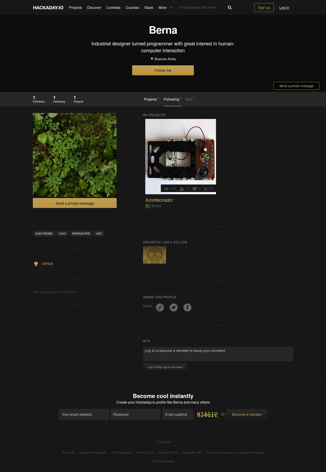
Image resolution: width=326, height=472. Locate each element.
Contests (113, 7)
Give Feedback (121, 453)
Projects (75, 7)
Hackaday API (192, 453)
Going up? (164, 442)
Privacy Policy (168, 453)
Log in (284, 7)
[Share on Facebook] (187, 305)
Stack (148, 7)
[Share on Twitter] (174, 305)
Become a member (247, 414)
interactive (81, 233)
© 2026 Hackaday (163, 461)
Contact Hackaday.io (93, 453)
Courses (132, 7)
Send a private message (296, 86)
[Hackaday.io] (48, 7)
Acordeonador (159, 199)
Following (173, 99)
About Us (68, 453)
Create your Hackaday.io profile (141, 402)
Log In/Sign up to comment (165, 367)
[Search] (229, 7)
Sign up (264, 7)
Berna (156, 205)
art (99, 233)
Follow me (163, 70)
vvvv (62, 233)
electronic (44, 233)
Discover (94, 7)
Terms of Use (145, 453)
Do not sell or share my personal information (235, 453)
